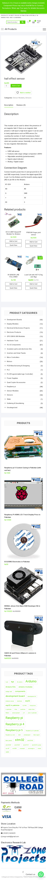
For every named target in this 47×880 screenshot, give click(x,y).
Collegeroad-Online (8, 877)
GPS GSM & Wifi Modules (16, 336)
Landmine (22, 709)
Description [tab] (8, 105)
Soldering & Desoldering (15, 403)
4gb (12, 682)
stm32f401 (8, 745)
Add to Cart (16, 86)
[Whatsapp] (41, 874)
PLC (8, 370)
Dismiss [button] (23, 11)
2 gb (7, 682)
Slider (9, 399)
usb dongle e (31, 748)
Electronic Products (14, 332)
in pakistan (8, 709)
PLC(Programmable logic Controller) (20, 374)
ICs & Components (14, 345)
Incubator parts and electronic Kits (19, 349)
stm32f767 (26, 745)
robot (19, 735)
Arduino (31, 681)
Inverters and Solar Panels (16, 353)
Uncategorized (12, 407)
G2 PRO (25, 705)
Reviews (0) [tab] (21, 105)
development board (15, 696)
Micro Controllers (13, 357)
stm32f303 (30, 740)
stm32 (19, 740)
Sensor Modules (19, 98)
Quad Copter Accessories (16, 382)
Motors (9, 361)
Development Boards (14, 320)
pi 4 (24, 713)
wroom (39, 748)
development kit (32, 696)
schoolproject (27, 735)
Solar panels (9, 740)
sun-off (7, 748)
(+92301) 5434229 (8, 833)
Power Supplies (12, 378)
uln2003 (14, 748)
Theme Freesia (27, 877)
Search (22, 22)
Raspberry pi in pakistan (32, 730)
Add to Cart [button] (13, 241)
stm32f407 (17, 745)
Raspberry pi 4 (15, 724)
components (20, 691)
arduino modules (25, 687)
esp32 (27, 701)
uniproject (22, 748)
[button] (39, 42)
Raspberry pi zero (10, 735)
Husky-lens (33, 705)
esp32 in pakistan (12, 705)
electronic (19, 701)
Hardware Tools (12, 341)
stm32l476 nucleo (36, 745)
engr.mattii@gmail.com (11, 836)
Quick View (13, 245)
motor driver (31, 709)
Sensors (28, 98)
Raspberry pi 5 (14, 730)
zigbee (7, 752)
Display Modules (12, 324)
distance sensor (10, 701)
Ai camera (19, 682)
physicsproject (16, 713)
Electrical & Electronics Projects (18, 328)
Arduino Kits (11, 687)
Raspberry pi (11, 387)
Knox (16, 709)
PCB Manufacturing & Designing (18, 366)
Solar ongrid (36, 735)
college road (9, 691)
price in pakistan (32, 713)
